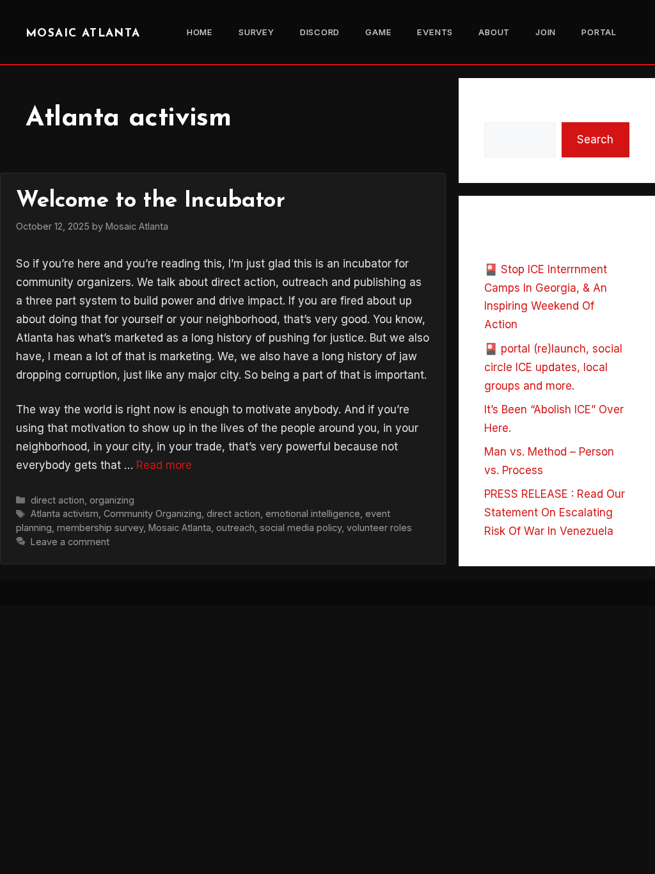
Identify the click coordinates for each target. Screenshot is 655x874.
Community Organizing (152, 513)
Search (502, 112)
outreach (235, 527)
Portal (599, 32)
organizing (112, 500)
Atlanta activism (65, 513)
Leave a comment (70, 541)
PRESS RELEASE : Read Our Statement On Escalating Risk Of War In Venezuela (554, 512)
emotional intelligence (312, 513)
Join (545, 32)
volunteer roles (379, 527)
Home (200, 32)
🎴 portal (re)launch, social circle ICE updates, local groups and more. (553, 367)
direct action (57, 500)
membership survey (100, 527)
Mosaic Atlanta (83, 33)
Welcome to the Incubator (150, 201)
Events (435, 32)
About (494, 32)
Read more (164, 465)
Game (378, 32)
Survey (256, 32)
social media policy (301, 527)
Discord (320, 32)
